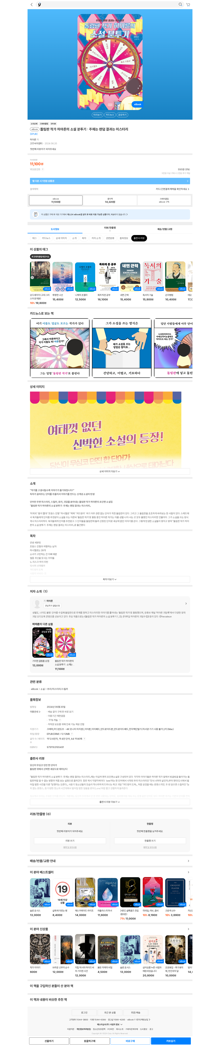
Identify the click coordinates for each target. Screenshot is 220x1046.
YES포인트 (35, 169)
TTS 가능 (53, 720)
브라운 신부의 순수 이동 (63, 956)
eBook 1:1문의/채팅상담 (137, 1019)
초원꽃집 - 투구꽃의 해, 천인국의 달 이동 (175, 956)
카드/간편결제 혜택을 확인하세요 (171, 189)
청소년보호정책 (99, 1029)
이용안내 (34, 711)
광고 (151, 1029)
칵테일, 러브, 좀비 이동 (153, 898)
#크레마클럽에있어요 (40, 256)
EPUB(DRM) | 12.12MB (58, 733)
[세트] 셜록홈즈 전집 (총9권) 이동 (130, 898)
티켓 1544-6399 (98, 1019)
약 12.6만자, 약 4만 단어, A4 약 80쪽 (65, 738)
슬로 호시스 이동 (40, 899)
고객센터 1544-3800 (78, 1019)
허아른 (33, 139)
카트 (188, 5)
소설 (43, 689)
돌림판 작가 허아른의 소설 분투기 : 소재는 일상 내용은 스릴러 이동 (65, 649)
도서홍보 (143, 1029)
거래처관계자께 (131, 1029)
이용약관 (70, 1029)
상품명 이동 (40, 283)
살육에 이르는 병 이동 (63, 899)
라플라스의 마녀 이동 (108, 899)
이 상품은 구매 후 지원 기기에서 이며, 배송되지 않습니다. (83, 214)
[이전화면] (32, 4)
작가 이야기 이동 (40, 955)
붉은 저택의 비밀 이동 (108, 956)
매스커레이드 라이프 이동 (85, 899)
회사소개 (119, 1029)
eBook (34, 689)
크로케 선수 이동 (175, 899)
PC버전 (111, 1029)
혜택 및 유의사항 (70, 847)
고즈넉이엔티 (36, 143)
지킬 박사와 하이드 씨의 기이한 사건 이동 (85, 955)
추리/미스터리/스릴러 (57, 689)
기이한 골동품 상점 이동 (42, 649)
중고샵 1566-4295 (116, 1019)
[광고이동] (180, 4)
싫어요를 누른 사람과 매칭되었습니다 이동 (153, 956)
